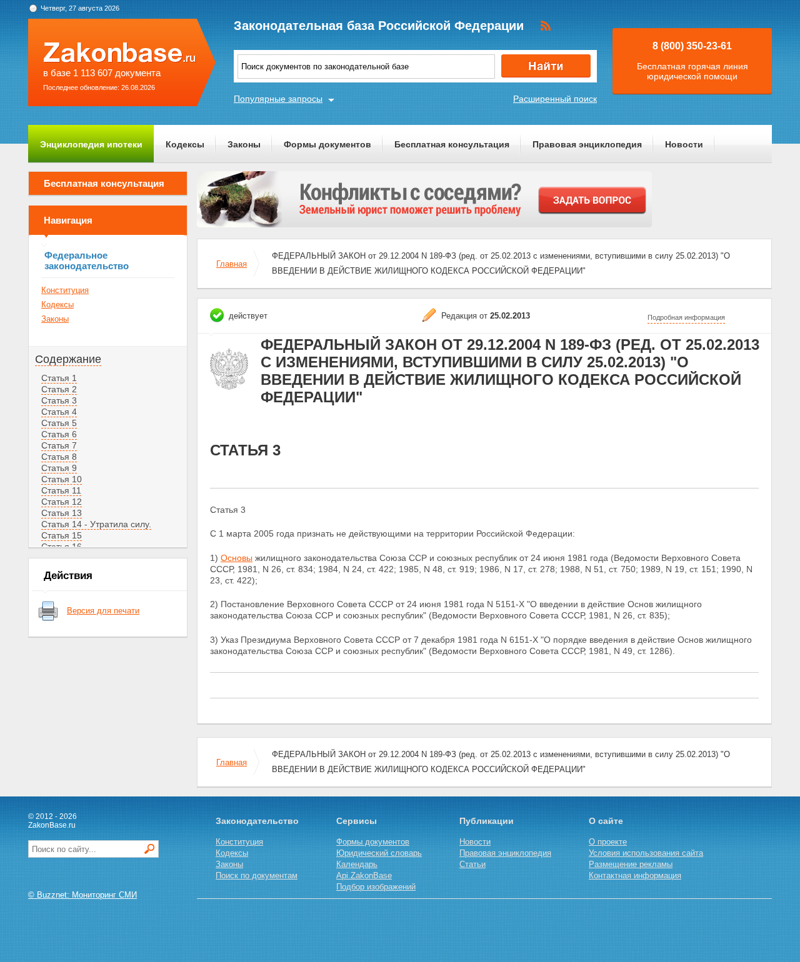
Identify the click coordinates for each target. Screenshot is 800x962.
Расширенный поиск (555, 99)
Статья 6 (59, 434)
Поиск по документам (257, 875)
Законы (244, 144)
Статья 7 (59, 445)
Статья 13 (61, 513)
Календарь (357, 864)
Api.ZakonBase (364, 875)
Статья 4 (59, 412)
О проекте (608, 841)
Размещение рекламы (630, 864)
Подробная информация (686, 317)
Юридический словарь (379, 853)
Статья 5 (59, 423)
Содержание (68, 359)
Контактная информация (635, 875)
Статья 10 (61, 479)
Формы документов (327, 144)
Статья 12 (61, 502)
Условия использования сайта (646, 853)
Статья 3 (59, 400)
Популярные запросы (278, 99)
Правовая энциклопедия (587, 144)
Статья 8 (59, 457)
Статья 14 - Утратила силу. (96, 524)
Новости (684, 144)
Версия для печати (103, 610)
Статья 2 (59, 389)
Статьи (472, 864)
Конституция (65, 290)
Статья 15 (61, 535)
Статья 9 (59, 468)
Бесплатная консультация (451, 144)
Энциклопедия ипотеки (91, 144)
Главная (231, 264)
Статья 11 (61, 490)
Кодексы (185, 144)
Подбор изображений (376, 886)
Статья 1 (59, 378)
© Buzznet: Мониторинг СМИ (82, 895)
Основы (236, 558)
